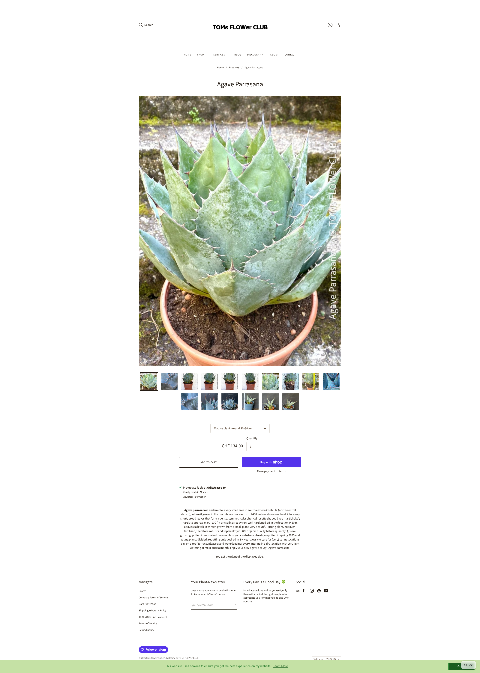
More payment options (271, 471)
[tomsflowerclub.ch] (240, 25)
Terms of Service (148, 623)
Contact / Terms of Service (153, 598)
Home (220, 68)
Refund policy (146, 630)
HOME (187, 54)
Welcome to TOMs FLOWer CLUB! (182, 658)
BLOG (237, 54)
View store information (194, 497)
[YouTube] (326, 592)
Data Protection (147, 604)
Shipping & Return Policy (152, 610)
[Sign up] (234, 605)
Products (234, 68)
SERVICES (219, 54)
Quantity (251, 438)
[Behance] (297, 592)
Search (142, 591)
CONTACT (290, 54)
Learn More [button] (280, 666)
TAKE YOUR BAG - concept (153, 617)
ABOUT (274, 54)
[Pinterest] (319, 592)
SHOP (200, 54)
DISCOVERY (254, 54)
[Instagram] (312, 592)
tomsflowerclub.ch (155, 658)
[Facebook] (303, 592)
